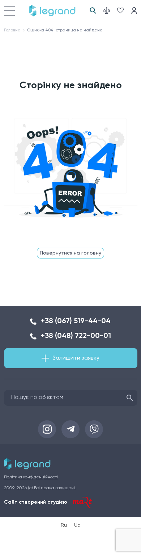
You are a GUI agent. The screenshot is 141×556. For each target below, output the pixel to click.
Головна (12, 30)
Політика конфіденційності (31, 477)
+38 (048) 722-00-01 (76, 336)
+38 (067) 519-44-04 (76, 321)
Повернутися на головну (70, 253)
